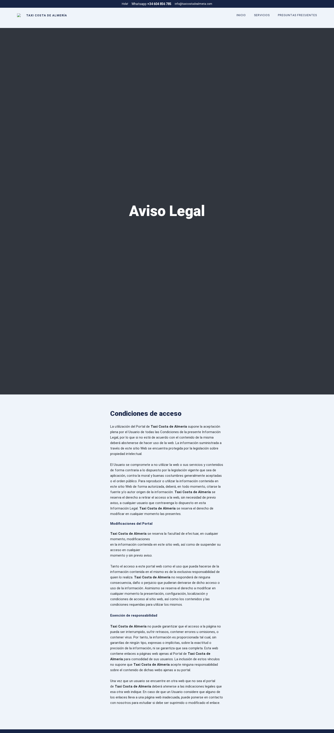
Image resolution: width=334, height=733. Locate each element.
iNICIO (241, 15)
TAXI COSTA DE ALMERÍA (46, 15)
